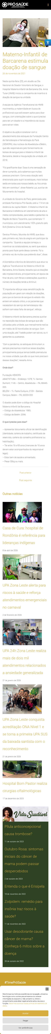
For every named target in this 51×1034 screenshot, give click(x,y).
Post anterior (25, 472)
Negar (25, 1020)
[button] (47, 989)
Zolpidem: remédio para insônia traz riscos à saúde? (23, 908)
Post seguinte (25, 480)
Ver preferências (25, 1028)
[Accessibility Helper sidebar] (48, 42)
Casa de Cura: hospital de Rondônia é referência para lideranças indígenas (24, 535)
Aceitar (25, 1013)
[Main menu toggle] (48, 5)
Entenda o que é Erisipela (24, 886)
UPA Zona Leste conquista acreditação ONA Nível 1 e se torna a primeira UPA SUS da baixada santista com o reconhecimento (25, 734)
